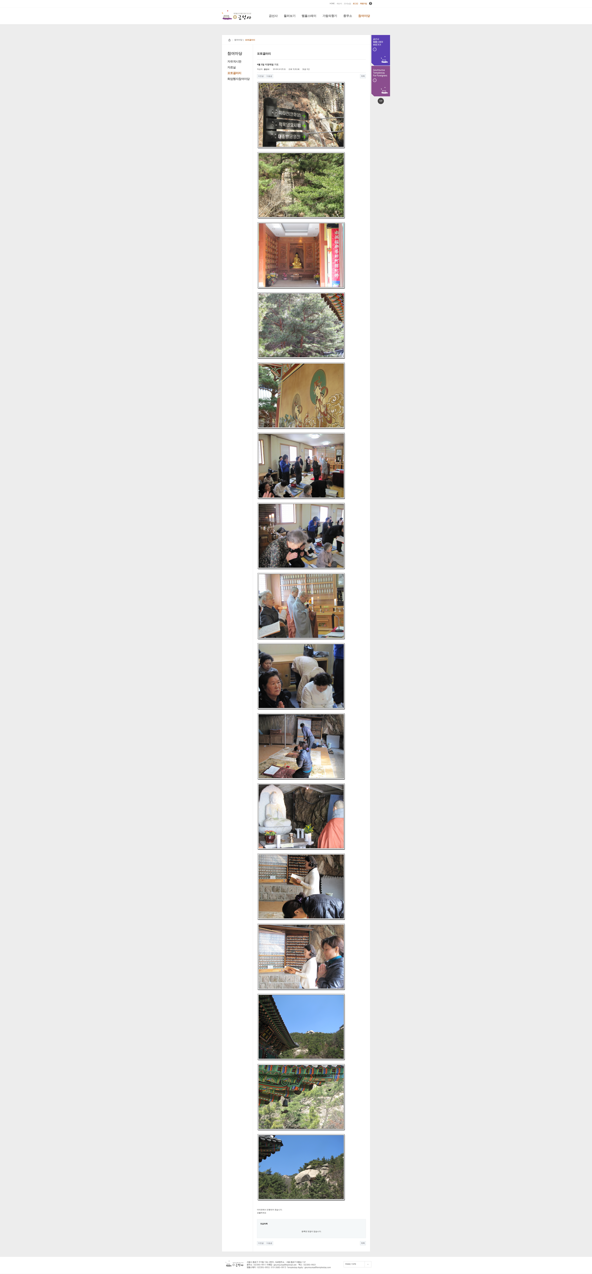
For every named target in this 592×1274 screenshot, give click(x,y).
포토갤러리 (234, 73)
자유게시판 (234, 61)
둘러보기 (290, 15)
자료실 (231, 67)
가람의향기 (330, 15)
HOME (332, 3)
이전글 (261, 76)
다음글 (269, 76)
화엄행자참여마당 (238, 78)
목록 (363, 76)
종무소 (347, 15)
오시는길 (347, 3)
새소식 (339, 3)
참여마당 (364, 15)
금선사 (273, 15)
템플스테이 (309, 15)
